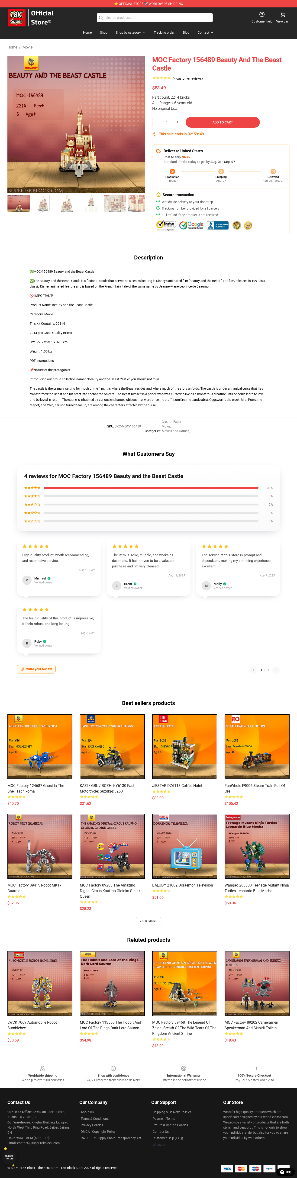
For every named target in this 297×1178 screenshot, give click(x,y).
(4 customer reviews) (188, 78)
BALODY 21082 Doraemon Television (182, 885)
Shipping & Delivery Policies (172, 1112)
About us (87, 1112)
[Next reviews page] (276, 670)
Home (12, 47)
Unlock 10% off (9, 1157)
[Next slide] (137, 124)
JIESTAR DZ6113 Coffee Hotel (177, 785)
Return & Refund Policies (170, 1125)
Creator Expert (172, 422)
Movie (27, 47)
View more (149, 921)
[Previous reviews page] (253, 670)
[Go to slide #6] (139, 203)
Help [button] (288, 1172)
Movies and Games (175, 431)
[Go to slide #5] (115, 203)
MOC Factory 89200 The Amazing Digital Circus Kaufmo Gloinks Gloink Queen (110, 891)
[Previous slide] (14, 124)
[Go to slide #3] (67, 203)
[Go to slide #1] (18, 203)
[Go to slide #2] (43, 203)
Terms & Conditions (95, 1118)
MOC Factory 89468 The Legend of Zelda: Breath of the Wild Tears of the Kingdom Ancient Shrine (184, 1028)
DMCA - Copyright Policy (98, 1131)
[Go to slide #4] (91, 203)
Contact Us (161, 1131)
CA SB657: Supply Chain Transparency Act (111, 1138)
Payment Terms (164, 1118)
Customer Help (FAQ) (168, 1138)
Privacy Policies (92, 1125)
